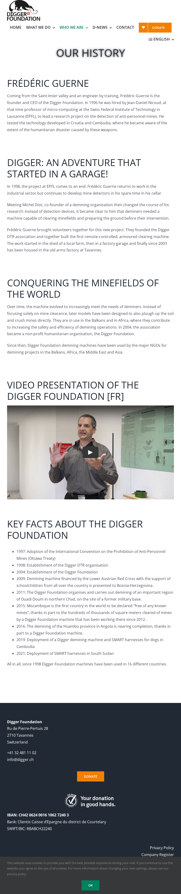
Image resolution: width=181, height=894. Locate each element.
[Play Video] (90, 452)
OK (90, 885)
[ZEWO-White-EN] (90, 795)
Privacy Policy (162, 847)
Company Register (157, 854)
